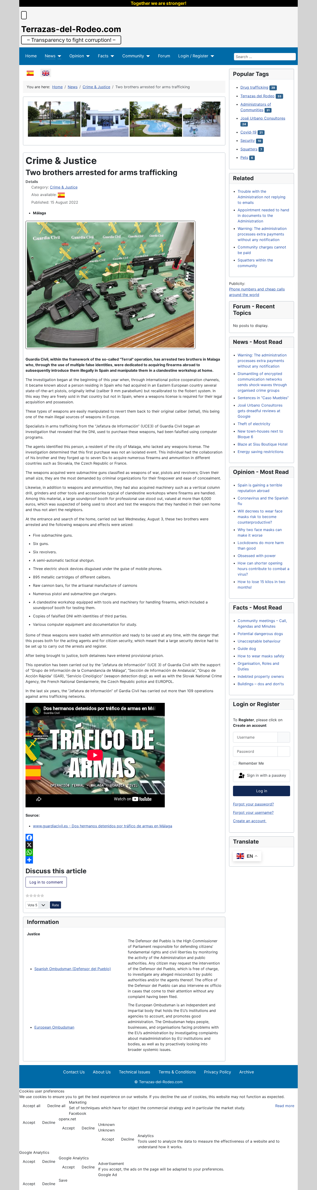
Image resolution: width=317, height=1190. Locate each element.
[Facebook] (124, 837)
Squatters (248, 149)
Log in (261, 791)
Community (133, 55)
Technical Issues (134, 1071)
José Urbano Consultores (262, 118)
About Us (102, 1071)
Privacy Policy (217, 1071)
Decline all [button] (56, 1105)
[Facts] (111, 56)
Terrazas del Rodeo (257, 96)
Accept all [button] (31, 1105)
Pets (244, 157)
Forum (164, 55)
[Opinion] (87, 56)
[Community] (147, 56)
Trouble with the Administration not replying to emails (261, 197)
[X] (124, 845)
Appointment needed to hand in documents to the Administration (263, 215)
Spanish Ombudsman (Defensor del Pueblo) (72, 968)
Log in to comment (46, 882)
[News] (58, 56)
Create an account (250, 820)
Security (247, 140)
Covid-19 (248, 132)
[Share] (124, 860)
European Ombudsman (54, 1027)
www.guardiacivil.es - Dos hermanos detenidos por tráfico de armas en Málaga (102, 826)
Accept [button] (29, 1122)
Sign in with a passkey (266, 775)
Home (31, 55)
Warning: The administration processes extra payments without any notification (262, 234)
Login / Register (193, 55)
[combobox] (265, 56)
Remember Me (251, 763)
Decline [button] (48, 1122)
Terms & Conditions (177, 1071)
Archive (246, 1071)
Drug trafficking (254, 87)
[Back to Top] (308, 1181)
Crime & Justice (64, 187)
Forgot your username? (253, 812)
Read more (284, 1105)
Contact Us (74, 1071)
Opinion (76, 55)
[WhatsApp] (124, 852)
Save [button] (63, 1180)
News (50, 55)
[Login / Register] (211, 56)
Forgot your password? (253, 804)
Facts (103, 55)
